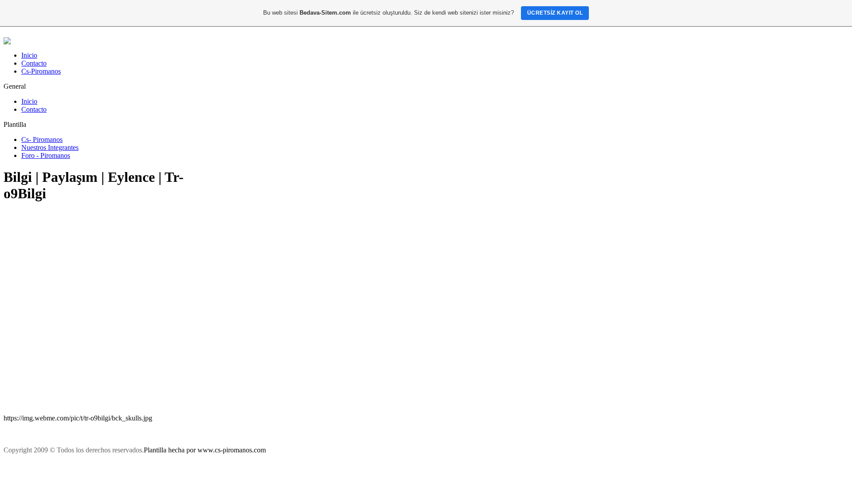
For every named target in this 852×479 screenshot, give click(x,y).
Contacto (34, 63)
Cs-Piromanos (41, 71)
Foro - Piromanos (45, 155)
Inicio (29, 55)
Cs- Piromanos (42, 139)
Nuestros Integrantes (50, 147)
